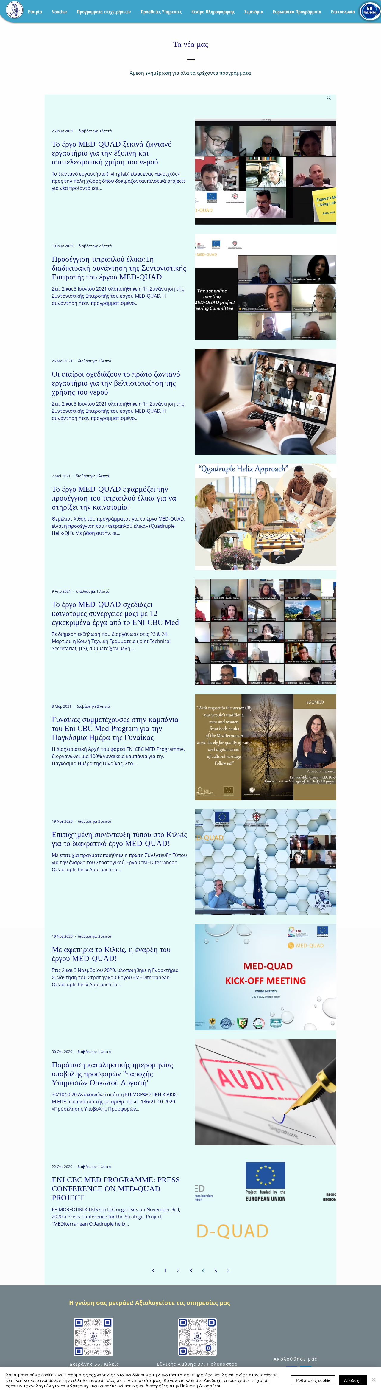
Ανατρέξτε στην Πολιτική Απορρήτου (183, 1386)
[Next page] (228, 1270)
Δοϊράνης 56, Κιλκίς (93, 1364)
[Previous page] (153, 1270)
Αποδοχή (353, 1380)
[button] (329, 98)
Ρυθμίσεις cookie (313, 1380)
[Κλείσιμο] (373, 1380)
